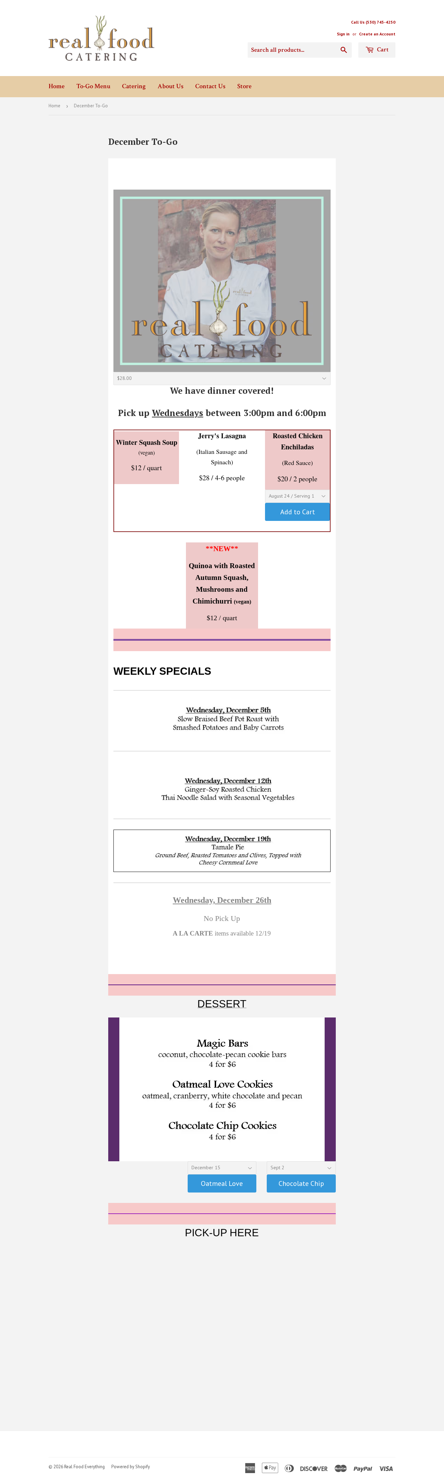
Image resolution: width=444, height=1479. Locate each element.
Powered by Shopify (130, 1467)
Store (244, 86)
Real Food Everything (84, 1467)
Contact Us (210, 86)
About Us (170, 86)
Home (57, 86)
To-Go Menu (93, 86)
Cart (382, 49)
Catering (134, 86)
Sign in (343, 33)
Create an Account (377, 33)
